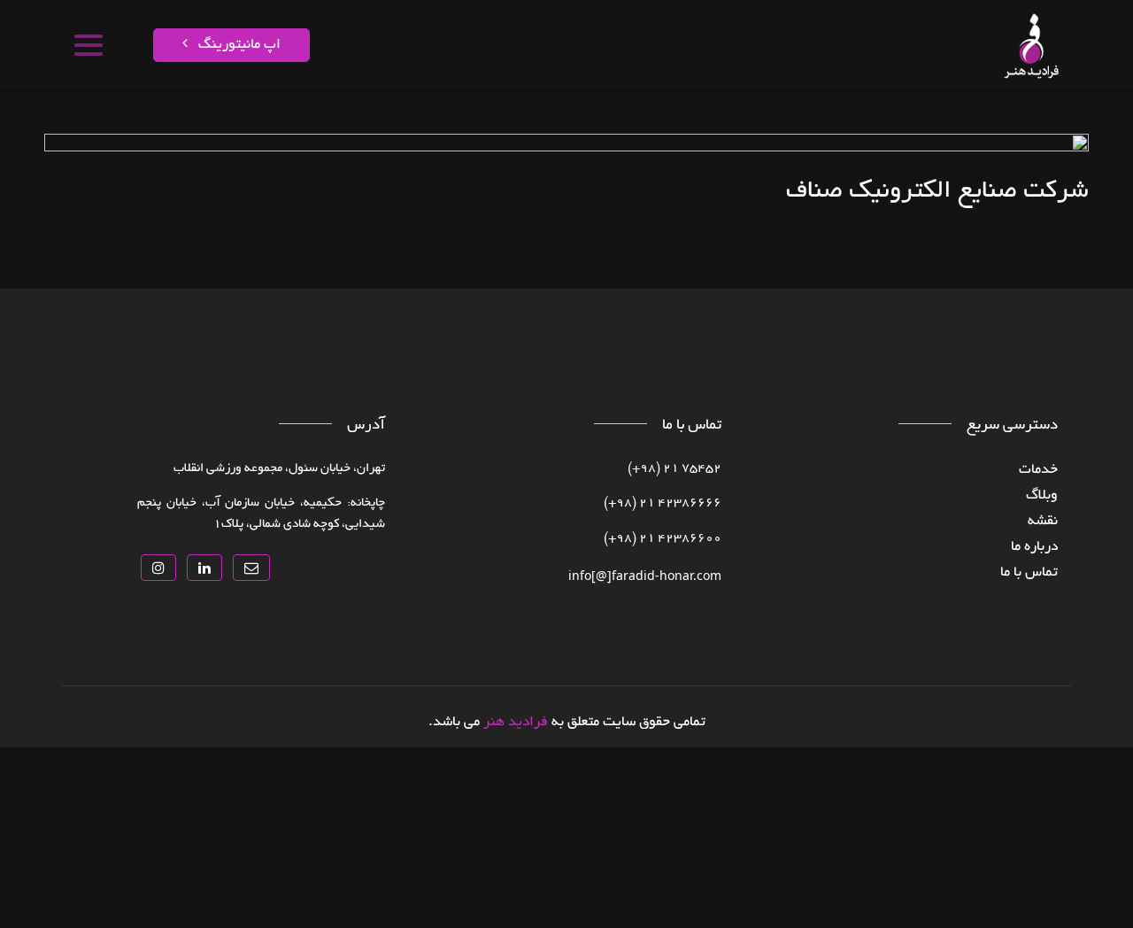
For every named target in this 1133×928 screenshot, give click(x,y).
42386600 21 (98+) (662, 539)
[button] (251, 567)
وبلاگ (1042, 496)
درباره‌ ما (1034, 547)
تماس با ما (449, 119)
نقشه (929, 119)
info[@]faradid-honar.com (644, 575)
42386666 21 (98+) (662, 504)
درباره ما (511, 119)
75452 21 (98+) (674, 469)
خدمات (973, 119)
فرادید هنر (515, 722)
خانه (1015, 119)
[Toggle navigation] (87, 45)
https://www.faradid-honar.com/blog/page (724, 119)
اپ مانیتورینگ (238, 45)
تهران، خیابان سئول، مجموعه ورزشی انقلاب (279, 469)
